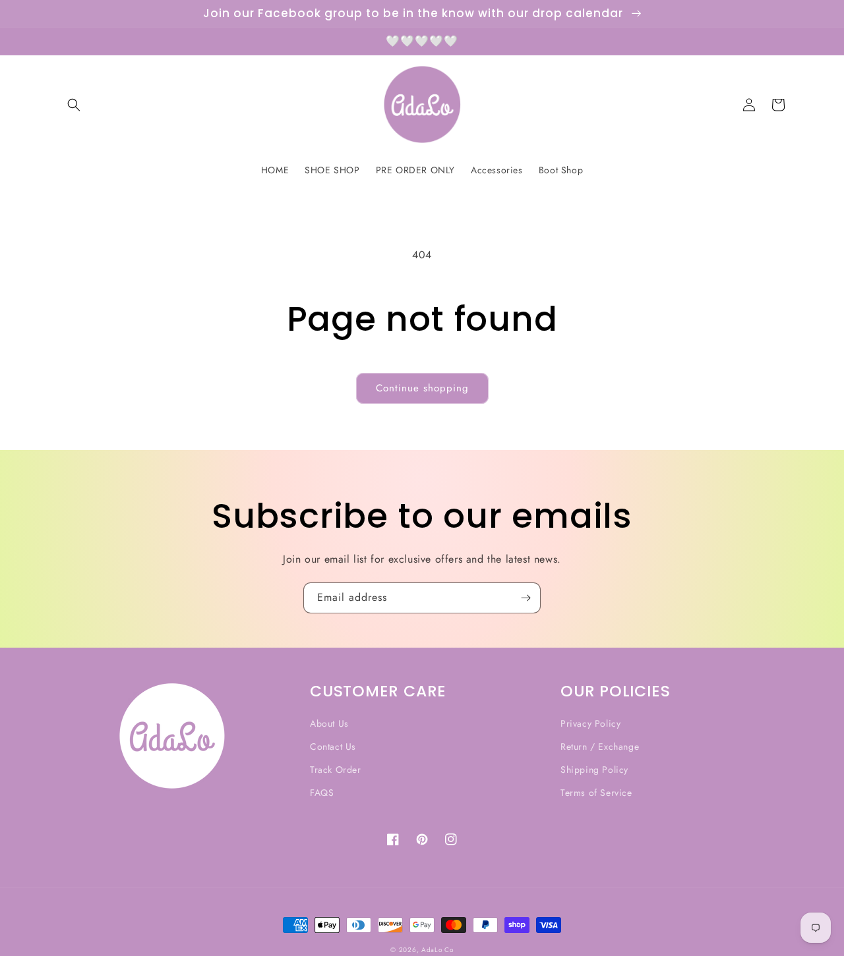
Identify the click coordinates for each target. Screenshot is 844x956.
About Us (329, 723)
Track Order (335, 769)
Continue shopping (422, 388)
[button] (73, 104)
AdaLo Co (437, 950)
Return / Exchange (599, 746)
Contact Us (333, 746)
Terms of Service (596, 792)
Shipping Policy (594, 769)
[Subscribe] (525, 597)
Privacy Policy (590, 723)
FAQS (322, 792)
